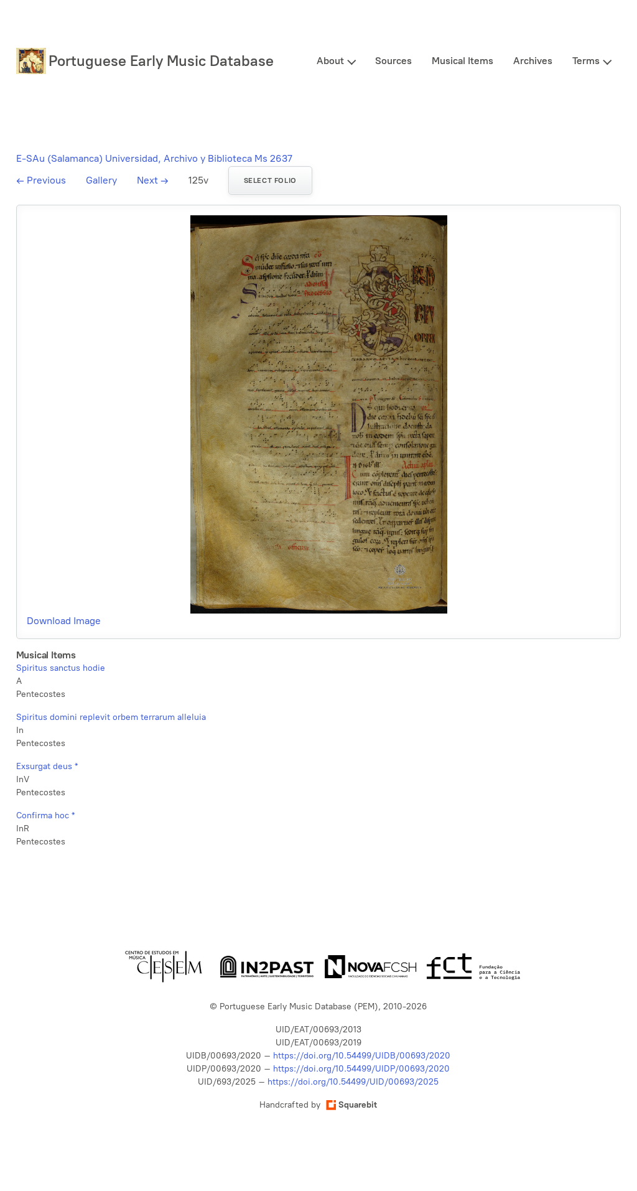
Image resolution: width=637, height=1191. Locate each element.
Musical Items (462, 61)
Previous (41, 180)
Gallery (101, 180)
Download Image (64, 621)
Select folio (270, 180)
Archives (532, 61)
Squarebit (357, 1105)
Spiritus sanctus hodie (60, 668)
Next (153, 180)
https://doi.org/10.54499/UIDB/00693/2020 (361, 1055)
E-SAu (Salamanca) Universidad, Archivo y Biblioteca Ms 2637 (154, 158)
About (330, 61)
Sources (393, 61)
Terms (586, 61)
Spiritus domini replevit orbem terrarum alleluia (111, 717)
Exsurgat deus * (47, 766)
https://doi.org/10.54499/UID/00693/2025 (353, 1082)
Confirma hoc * (45, 815)
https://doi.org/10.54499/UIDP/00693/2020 (361, 1068)
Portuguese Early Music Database (161, 61)
